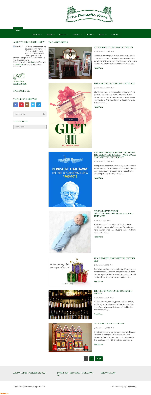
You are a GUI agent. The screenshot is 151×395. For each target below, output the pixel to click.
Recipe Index (19, 84)
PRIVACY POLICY (108, 373)
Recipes (36, 35)
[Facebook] (15, 104)
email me (19, 64)
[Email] (38, 104)
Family (76, 35)
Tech (101, 35)
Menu (18, 30)
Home (89, 35)
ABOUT (16, 373)
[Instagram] (27, 104)
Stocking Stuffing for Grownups (113, 47)
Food (50, 35)
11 (113, 298)
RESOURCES (75, 373)
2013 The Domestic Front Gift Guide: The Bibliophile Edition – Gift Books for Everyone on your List (115, 155)
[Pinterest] (21, 104)
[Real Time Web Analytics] (4, 393)
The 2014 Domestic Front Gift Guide (114, 84)
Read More (98, 68)
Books (62, 35)
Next (99, 359)
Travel (115, 35)
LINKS (24, 373)
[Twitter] (33, 104)
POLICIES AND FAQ (37, 373)
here (33, 62)
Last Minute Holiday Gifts (109, 324)
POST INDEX (62, 373)
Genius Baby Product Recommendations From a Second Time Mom (113, 213)
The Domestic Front (21, 386)
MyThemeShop (130, 386)
